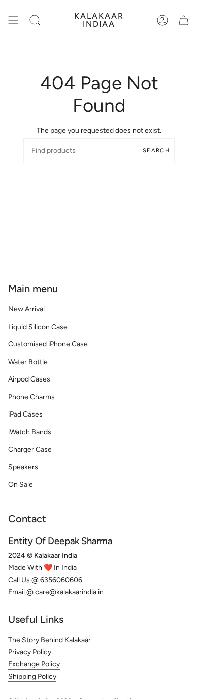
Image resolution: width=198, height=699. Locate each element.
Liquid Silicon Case (38, 327)
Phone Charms (31, 397)
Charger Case (30, 449)
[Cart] (184, 20)
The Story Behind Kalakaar (49, 640)
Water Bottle (28, 362)
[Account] (162, 20)
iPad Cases (25, 414)
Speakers (23, 467)
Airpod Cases (29, 379)
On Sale (20, 484)
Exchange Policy (34, 664)
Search (156, 150)
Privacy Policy (29, 652)
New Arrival (26, 309)
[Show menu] (13, 20)
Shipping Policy (32, 676)
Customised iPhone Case (48, 344)
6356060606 (61, 580)
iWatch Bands (29, 432)
